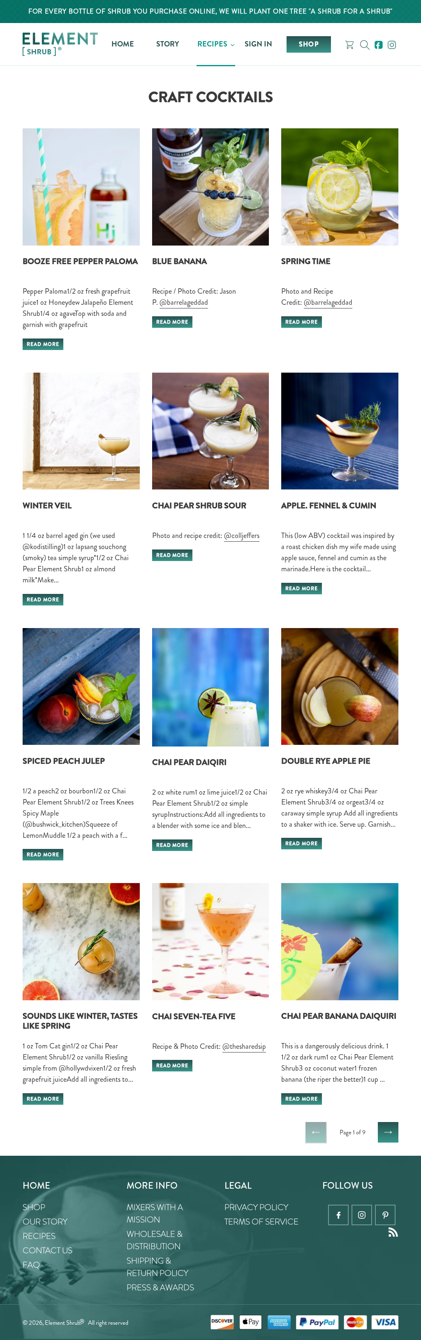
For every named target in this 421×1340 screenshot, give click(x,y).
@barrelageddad (184, 302)
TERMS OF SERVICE (261, 1222)
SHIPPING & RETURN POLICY (157, 1267)
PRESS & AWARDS (160, 1288)
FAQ (31, 1265)
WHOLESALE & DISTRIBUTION (155, 1240)
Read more (43, 344)
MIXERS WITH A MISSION (155, 1213)
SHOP (34, 1207)
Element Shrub (62, 1322)
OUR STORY (45, 1222)
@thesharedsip (244, 1046)
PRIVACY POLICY (256, 1207)
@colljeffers (241, 535)
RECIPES (39, 1236)
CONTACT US (47, 1251)
